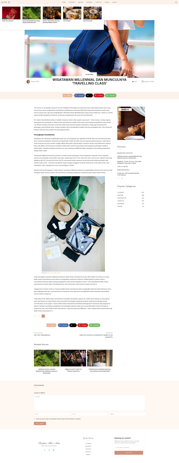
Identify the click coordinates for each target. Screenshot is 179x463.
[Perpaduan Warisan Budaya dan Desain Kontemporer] (100, 358)
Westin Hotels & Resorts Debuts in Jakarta (96, 336)
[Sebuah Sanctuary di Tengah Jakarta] (73, 358)
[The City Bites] (72, 13)
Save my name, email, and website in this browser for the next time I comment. (58, 419)
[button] (176, 2)
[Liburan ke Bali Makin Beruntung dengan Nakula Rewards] (31, 13)
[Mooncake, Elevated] (11, 13)
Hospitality (25, 18)
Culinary (5, 18)
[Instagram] (49, 450)
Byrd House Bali (87, 21)
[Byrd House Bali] (92, 13)
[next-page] (6, 26)
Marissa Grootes (50, 273)
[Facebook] (44, 450)
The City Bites (67, 21)
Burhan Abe (35, 81)
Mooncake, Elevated (7, 21)
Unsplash (58, 273)
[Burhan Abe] (28, 81)
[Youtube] (53, 450)
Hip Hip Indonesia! (42, 335)
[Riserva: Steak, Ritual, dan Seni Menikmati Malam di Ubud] (52, 13)
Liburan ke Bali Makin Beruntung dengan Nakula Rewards (46, 371)
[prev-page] (3, 26)
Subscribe (128, 452)
